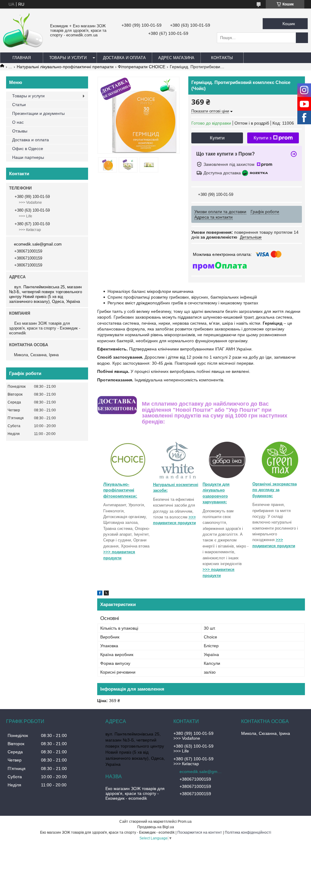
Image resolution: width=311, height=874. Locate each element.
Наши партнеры (28, 157)
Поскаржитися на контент (199, 832)
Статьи (19, 104)
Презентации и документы (38, 113)
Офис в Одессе (27, 148)
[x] (106, 593)
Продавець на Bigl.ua (155, 827)
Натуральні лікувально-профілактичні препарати (65, 66)
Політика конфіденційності (248, 832)
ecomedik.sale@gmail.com (38, 244)
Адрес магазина (176, 57)
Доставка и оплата (124, 57)
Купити (217, 137)
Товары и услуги (68, 57)
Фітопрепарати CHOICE (141, 66)
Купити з (263, 137)
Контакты (222, 57)
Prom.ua (185, 821)
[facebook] (99, 593)
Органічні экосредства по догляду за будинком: (274, 490)
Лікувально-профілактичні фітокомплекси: (120, 490)
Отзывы (19, 131)
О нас (18, 122)
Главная (21, 57)
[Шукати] (302, 37)
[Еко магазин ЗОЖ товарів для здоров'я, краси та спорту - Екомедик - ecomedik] (23, 45)
